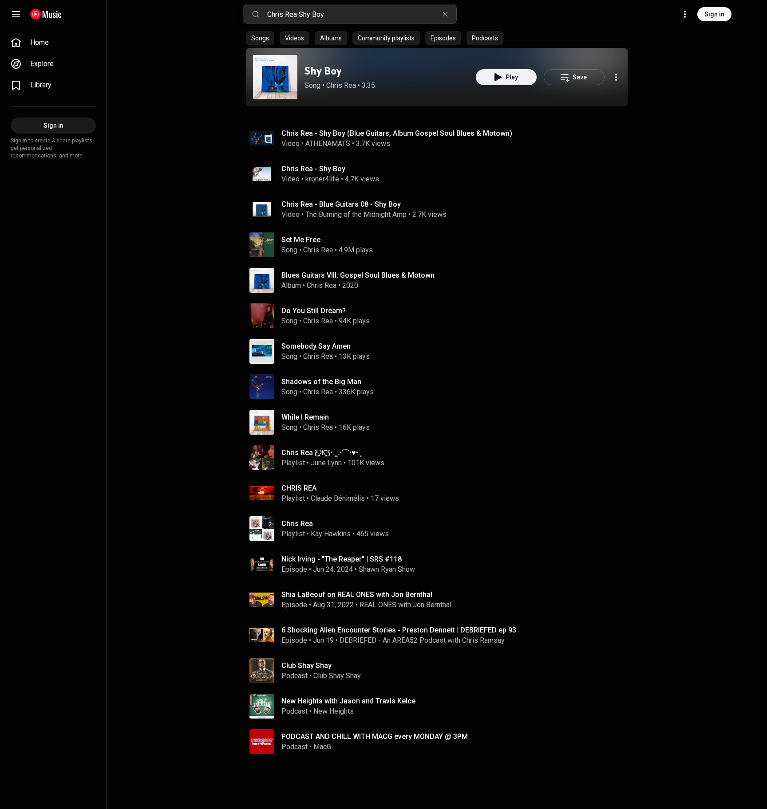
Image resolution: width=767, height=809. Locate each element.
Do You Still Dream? (313, 310)
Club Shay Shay (337, 676)
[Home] (46, 14)
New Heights (333, 711)
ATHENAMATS (327, 143)
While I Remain (305, 417)
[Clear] (445, 14)
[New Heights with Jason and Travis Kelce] (440, 706)
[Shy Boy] (275, 77)
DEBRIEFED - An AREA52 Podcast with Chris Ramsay (422, 640)
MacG (322, 746)
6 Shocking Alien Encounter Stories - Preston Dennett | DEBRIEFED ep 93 (398, 630)
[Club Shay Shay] (440, 670)
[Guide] (16, 14)
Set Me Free (300, 240)
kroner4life (322, 179)
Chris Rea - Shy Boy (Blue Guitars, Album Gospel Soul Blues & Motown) (396, 133)
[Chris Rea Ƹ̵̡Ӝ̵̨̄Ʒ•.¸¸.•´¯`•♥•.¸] (440, 457)
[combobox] (361, 14)
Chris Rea (341, 85)
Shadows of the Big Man (321, 381)
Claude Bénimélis (338, 498)
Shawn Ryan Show (387, 569)
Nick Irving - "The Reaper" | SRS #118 (341, 559)
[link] (53, 42)
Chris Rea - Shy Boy (313, 169)
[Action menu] (616, 77)
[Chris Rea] (440, 528)
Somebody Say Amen (316, 346)
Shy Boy (322, 70)
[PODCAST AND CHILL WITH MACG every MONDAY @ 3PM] (440, 741)
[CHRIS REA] (440, 493)
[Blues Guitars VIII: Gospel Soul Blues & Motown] (440, 280)
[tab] (260, 38)
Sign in (714, 14)
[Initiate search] (256, 14)
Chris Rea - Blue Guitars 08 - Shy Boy (341, 204)
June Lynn (326, 463)
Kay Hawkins (331, 534)
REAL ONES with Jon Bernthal (405, 605)
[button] (275, 77)
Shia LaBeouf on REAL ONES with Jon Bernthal (356, 594)
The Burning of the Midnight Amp (356, 214)
